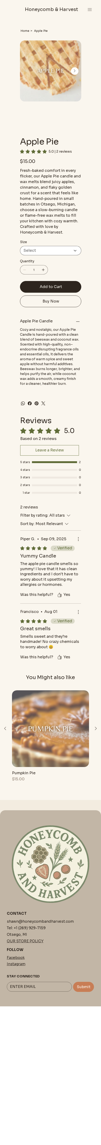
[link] (46, 151)
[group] (50, 736)
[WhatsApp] (23, 403)
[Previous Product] (5, 728)
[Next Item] (74, 71)
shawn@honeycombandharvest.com (40, 921)
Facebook (16, 957)
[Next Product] (96, 728)
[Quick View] (50, 728)
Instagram (16, 964)
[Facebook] (30, 403)
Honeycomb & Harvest (51, 9)
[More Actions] (78, 539)
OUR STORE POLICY (25, 941)
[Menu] (90, 9)
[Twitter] (43, 403)
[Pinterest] (36, 403)
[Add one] (43, 269)
